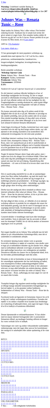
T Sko (3, 2)
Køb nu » (14, 48)
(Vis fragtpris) (13, 44)
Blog (10, 406)
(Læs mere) (28, 40)
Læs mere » (6, 48)
